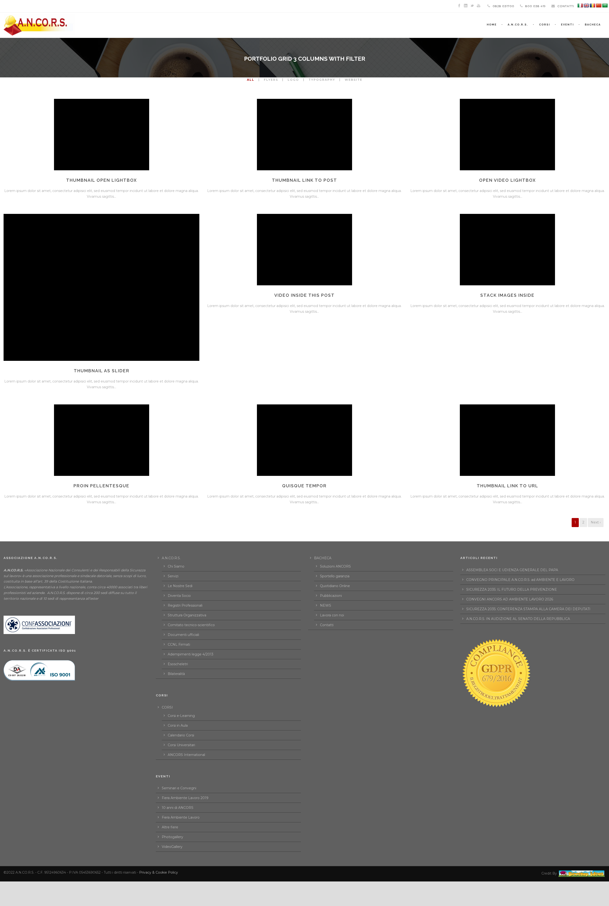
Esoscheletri (178, 664)
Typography (322, 79)
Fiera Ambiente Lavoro (181, 817)
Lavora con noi (332, 615)
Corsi (544, 24)
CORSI (167, 707)
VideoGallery (172, 847)
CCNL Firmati (179, 644)
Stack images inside (507, 295)
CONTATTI (565, 6)
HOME (492, 24)
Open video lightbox (507, 180)
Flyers (271, 79)
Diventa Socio (179, 596)
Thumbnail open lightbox (101, 180)
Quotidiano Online (335, 586)
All (250, 79)
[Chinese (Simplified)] (599, 5)
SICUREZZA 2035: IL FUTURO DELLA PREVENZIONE (511, 589)
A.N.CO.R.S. (518, 24)
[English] (586, 5)
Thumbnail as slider (101, 370)
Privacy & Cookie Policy (158, 872)
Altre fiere (170, 827)
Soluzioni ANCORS (335, 566)
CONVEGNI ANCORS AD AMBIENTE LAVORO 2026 (509, 599)
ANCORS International (186, 755)
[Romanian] (592, 5)
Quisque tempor (304, 485)
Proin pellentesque (101, 485)
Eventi (567, 24)
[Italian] (580, 5)
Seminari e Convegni (179, 788)
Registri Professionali (185, 605)
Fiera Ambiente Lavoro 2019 (185, 798)
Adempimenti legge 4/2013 (190, 654)
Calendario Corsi (181, 735)
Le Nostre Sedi (180, 586)
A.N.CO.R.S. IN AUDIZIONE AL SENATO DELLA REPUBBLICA (518, 619)
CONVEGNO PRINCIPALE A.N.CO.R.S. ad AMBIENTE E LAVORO (520, 580)
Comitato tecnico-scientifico (191, 625)
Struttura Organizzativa (187, 615)
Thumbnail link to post (304, 180)
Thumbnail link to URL (507, 485)
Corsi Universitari (181, 745)
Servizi (173, 576)
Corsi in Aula (178, 725)
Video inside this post (304, 295)
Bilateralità (176, 674)
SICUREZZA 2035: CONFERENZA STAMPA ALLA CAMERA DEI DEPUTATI (528, 609)
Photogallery (172, 837)
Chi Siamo (176, 566)
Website (353, 79)
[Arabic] (605, 5)
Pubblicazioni (331, 596)
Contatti (327, 625)
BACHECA (593, 24)
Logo (293, 79)
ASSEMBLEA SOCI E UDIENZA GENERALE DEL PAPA (512, 570)
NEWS (325, 605)
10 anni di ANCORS (177, 807)
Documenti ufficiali (183, 635)
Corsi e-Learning (181, 716)
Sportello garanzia (334, 576)
